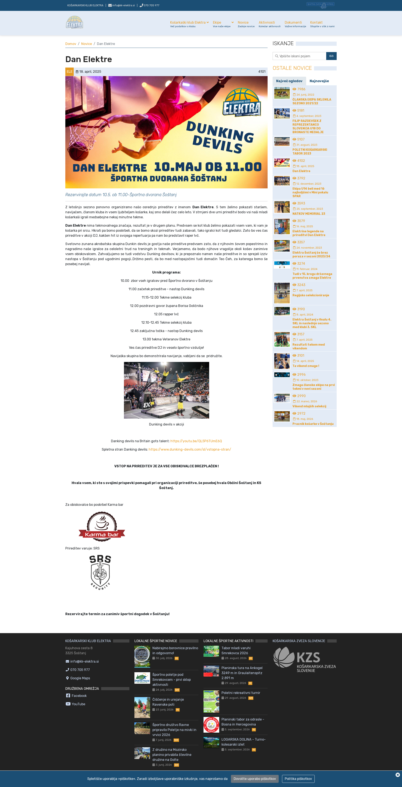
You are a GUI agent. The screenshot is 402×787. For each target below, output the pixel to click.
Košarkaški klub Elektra (188, 24)
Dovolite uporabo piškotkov (255, 779)
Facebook (79, 696)
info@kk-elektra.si (84, 661)
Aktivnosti (270, 24)
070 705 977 (151, 5)
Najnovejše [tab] (319, 81)
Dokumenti (295, 24)
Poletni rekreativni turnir (241, 693)
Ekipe (222, 24)
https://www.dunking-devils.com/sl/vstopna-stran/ (190, 449)
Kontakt (322, 24)
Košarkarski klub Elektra (85, 5)
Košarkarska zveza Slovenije (299, 641)
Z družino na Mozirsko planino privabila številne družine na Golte (171, 755)
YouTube (78, 704)
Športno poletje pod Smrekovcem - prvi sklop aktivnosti (171, 680)
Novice (246, 24)
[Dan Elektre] (166, 132)
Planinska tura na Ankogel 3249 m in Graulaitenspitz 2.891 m (242, 673)
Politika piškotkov (298, 779)
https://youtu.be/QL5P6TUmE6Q (196, 441)
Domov (70, 44)
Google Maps (80, 678)
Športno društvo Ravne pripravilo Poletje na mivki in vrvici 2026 (174, 730)
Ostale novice (292, 68)
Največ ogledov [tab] (289, 81)
